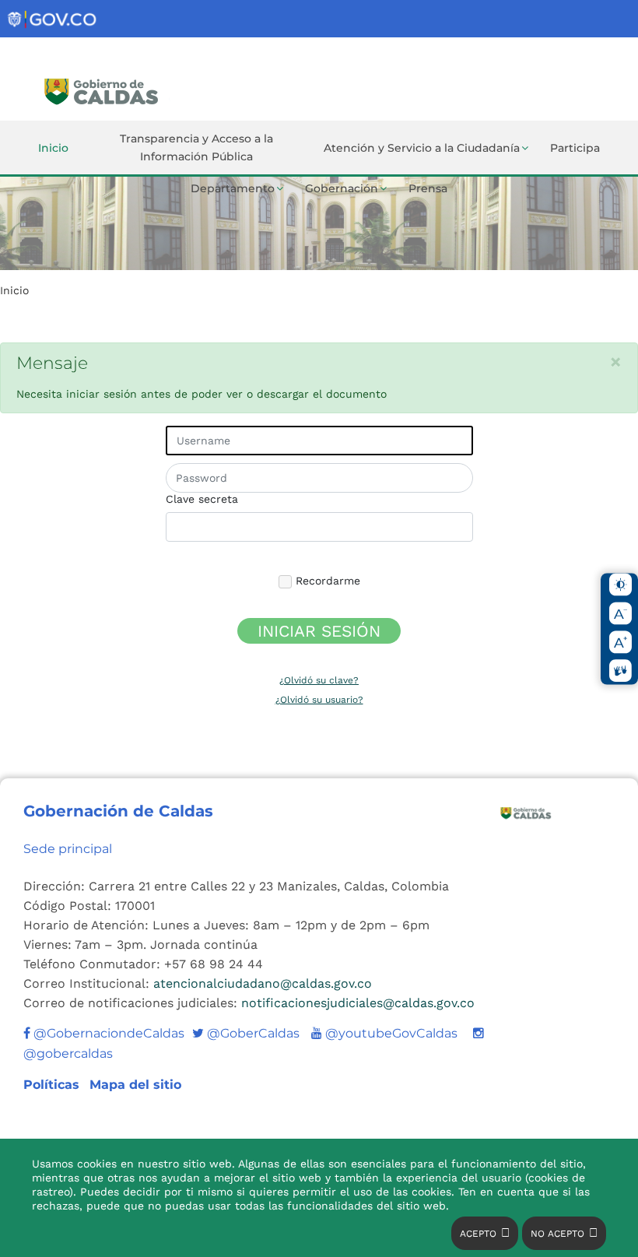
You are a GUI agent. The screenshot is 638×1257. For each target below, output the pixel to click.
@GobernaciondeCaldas (107, 1033)
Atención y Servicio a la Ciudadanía (422, 148)
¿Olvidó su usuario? (319, 699)
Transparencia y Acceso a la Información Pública (196, 147)
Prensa (427, 188)
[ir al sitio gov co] (53, 20)
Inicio (53, 148)
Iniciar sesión (319, 631)
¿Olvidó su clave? (319, 680)
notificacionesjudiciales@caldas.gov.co (358, 1002)
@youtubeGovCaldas (384, 1033)
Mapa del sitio (135, 1084)
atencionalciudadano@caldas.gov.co (262, 983)
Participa (575, 148)
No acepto (557, 1233)
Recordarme (326, 580)
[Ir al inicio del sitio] (150, 89)
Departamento (233, 188)
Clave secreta (202, 499)
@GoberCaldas (246, 1033)
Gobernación (341, 188)
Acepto (478, 1233)
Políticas (53, 1084)
